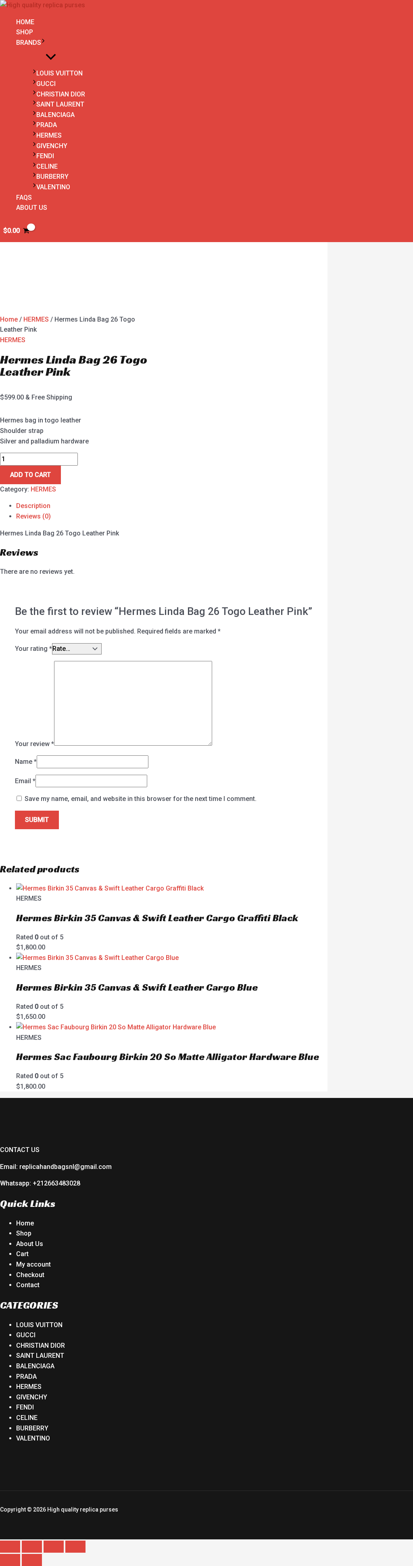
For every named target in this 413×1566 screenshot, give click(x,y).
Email (25, 781)
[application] (43, 43)
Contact (28, 1285)
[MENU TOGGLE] (50, 57)
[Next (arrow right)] (32, 1560)
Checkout (30, 1275)
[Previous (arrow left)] (10, 1560)
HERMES (49, 135)
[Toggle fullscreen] (32, 1547)
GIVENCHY (51, 146)
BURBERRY (52, 176)
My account (33, 1264)
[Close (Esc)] (75, 1547)
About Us (29, 1244)
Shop (23, 1233)
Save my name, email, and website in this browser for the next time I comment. (141, 799)
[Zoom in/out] (10, 1547)
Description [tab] (33, 506)
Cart (22, 1254)
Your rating (33, 648)
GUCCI (46, 84)
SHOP (24, 32)
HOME (25, 22)
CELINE (47, 166)
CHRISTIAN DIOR (60, 94)
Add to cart (30, 475)
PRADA (46, 125)
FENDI (45, 156)
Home (9, 319)
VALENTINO (53, 187)
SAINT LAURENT (60, 104)
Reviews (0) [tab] (33, 516)
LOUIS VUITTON (59, 73)
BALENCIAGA (55, 115)
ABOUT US (31, 207)
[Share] (54, 1547)
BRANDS (28, 42)
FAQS (24, 197)
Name (26, 761)
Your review (34, 743)
